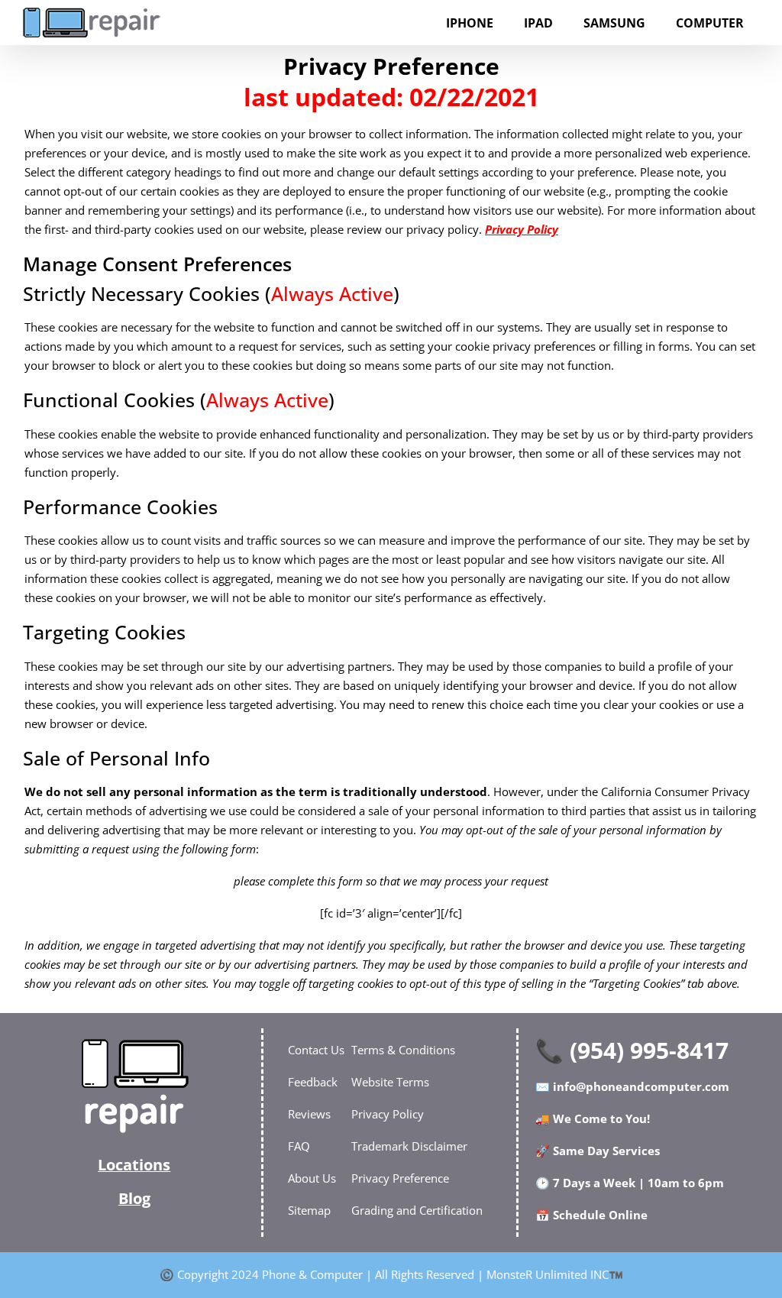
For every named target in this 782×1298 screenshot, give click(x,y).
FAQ (299, 1146)
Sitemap (309, 1210)
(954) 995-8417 (649, 1050)
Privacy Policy (521, 229)
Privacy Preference (400, 1178)
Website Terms (390, 1081)
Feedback (313, 1081)
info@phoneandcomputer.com (641, 1086)
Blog (134, 1198)
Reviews (309, 1114)
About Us (312, 1178)
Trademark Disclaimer (409, 1146)
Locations (134, 1164)
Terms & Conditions (403, 1049)
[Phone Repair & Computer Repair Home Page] (134, 1085)
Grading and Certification (417, 1210)
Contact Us (316, 1049)
